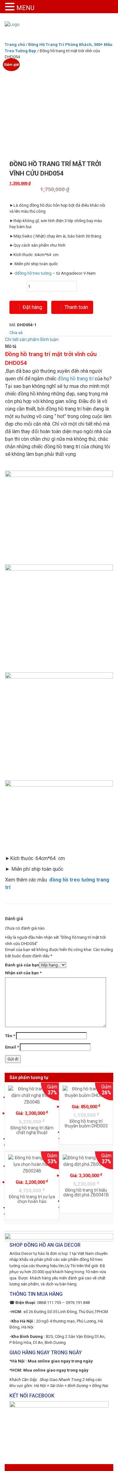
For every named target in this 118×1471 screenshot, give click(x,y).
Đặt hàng (32, 307)
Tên (10, 1035)
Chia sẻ (16, 332)
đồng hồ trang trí (75, 379)
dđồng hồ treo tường (33, 273)
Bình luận (49, 339)
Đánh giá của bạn (22, 965)
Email (12, 1047)
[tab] (22, 339)
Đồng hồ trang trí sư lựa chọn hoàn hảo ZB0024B (32, 1201)
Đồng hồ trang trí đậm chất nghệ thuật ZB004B (31, 1132)
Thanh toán (76, 307)
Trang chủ (15, 44)
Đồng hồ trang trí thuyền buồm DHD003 (86, 1123)
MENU (25, 8)
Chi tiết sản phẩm (22, 339)
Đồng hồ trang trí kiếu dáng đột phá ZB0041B (86, 1192)
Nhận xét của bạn (23, 972)
